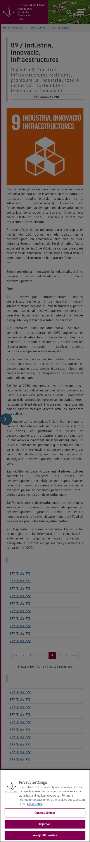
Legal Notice (35, 804)
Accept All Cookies (45, 835)
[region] (45, 805)
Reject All (45, 824)
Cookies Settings (45, 813)
